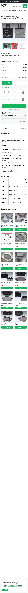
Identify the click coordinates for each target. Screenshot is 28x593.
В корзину (14, 106)
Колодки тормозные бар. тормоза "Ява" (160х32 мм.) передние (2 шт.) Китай (7, 263)
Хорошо (5, 589)
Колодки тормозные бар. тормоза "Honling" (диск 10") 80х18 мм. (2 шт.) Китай (7, 224)
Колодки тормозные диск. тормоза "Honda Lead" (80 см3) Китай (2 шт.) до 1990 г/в (7, 283)
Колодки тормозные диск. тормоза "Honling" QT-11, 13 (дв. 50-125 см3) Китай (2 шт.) (21, 303)
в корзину (7, 229)
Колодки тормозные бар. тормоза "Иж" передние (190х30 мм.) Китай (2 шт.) (20, 244)
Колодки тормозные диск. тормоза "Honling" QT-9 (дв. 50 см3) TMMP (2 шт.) (21, 322)
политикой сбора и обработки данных (12, 586)
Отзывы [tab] (23, 128)
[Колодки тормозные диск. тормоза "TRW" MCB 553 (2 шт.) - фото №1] (14, 31)
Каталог (11, 14)
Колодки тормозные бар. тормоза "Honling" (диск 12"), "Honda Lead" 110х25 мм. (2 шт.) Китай (21, 224)
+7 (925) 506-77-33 (16, 6)
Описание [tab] (4, 128)
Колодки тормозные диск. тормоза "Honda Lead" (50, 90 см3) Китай (20, 263)
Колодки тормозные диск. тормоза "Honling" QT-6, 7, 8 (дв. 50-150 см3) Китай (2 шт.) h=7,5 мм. (7, 322)
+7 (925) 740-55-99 (16, 5)
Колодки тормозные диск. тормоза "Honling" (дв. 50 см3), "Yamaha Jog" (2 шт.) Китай (7, 303)
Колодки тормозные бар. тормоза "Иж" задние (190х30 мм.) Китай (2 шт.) (6, 244)
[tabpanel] (14, 169)
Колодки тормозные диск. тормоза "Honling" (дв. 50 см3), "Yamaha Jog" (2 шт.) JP (21, 283)
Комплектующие (20, 14)
